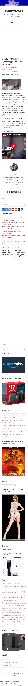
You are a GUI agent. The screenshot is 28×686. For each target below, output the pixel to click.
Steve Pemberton (19, 621)
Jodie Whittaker (15, 608)
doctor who (16, 592)
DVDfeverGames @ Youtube (10, 662)
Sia (3, 619)
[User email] (19, 192)
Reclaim (14, 244)
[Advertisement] (14, 40)
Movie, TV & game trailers (10, 71)
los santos (6, 610)
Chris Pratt (18, 588)
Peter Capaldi (13, 613)
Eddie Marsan (13, 597)
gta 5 (13, 603)
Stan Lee (8, 619)
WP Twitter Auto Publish (8, 685)
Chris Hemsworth (10, 588)
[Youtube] (15, 192)
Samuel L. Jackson (8, 617)
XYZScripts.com (22, 685)
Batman (12, 583)
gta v (21, 603)
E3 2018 (6, 597)
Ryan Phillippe (21, 244)
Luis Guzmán (21, 241)
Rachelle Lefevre (6, 244)
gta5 (17, 603)
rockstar (12, 615)
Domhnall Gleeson (6, 595)
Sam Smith (19, 615)
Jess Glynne (8, 608)
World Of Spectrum (7, 666)
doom (13, 595)
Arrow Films (5, 659)
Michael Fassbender (15, 610)
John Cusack (13, 241)
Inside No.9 (10, 605)
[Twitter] (12, 192)
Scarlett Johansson (20, 617)
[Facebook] (8, 192)
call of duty (17, 586)
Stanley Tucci (16, 619)
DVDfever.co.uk (14, 11)
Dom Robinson (8, 69)
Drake (18, 595)
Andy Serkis (5, 583)
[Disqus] (14, 280)
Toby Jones (12, 624)
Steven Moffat (9, 621)
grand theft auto (10, 600)
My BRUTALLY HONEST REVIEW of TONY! (14, 431)
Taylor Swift (5, 624)
